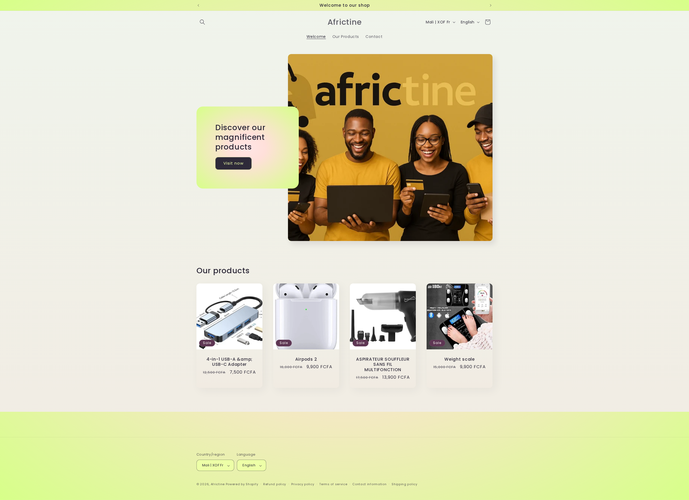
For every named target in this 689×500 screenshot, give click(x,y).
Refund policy (274, 484)
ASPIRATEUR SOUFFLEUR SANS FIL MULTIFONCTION (382, 364)
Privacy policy (302, 484)
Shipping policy (404, 484)
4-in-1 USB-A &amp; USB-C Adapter (229, 362)
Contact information (369, 484)
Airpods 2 (306, 359)
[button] (202, 22)
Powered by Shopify (242, 484)
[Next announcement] (491, 5)
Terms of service (333, 484)
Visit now (233, 163)
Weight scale (459, 359)
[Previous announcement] (198, 5)
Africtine (218, 484)
